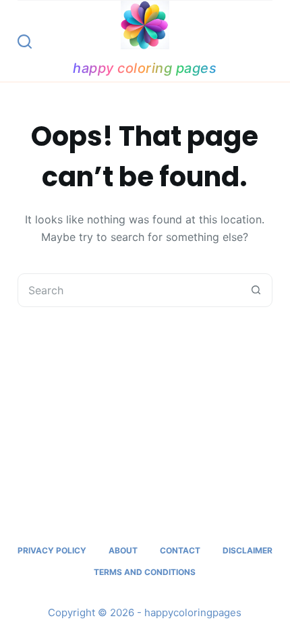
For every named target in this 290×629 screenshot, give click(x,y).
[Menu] (266, 41)
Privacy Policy (52, 550)
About (123, 550)
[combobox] (128, 290)
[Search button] (255, 290)
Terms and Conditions (145, 572)
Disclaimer (247, 550)
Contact (180, 550)
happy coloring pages (144, 68)
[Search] (25, 41)
